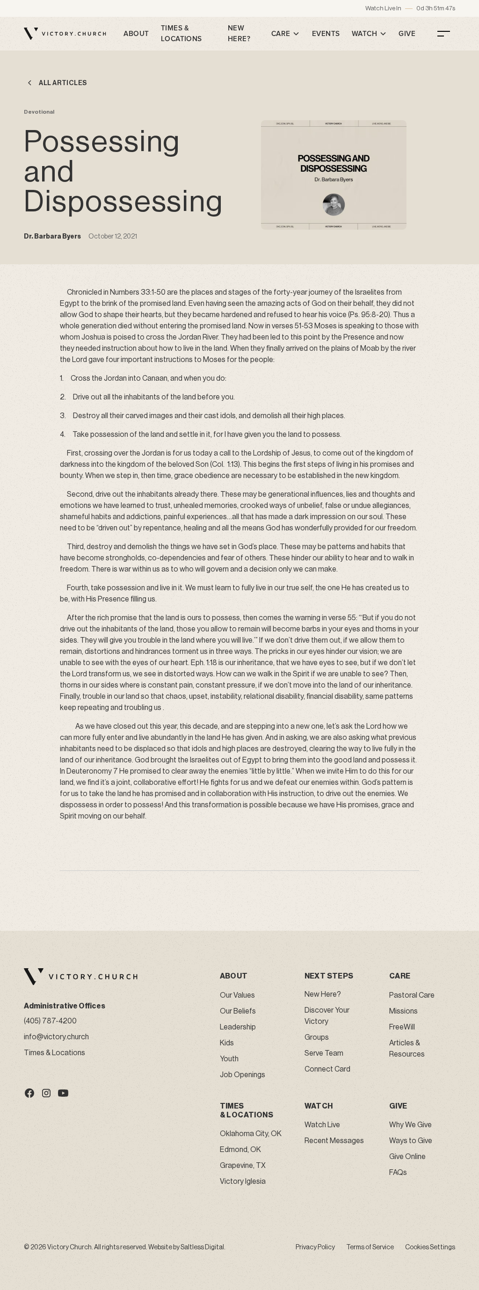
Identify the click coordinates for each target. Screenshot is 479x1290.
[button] (285, 33)
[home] (65, 34)
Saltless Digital (202, 1247)
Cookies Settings (430, 1247)
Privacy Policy (315, 1247)
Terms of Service (370, 1247)
